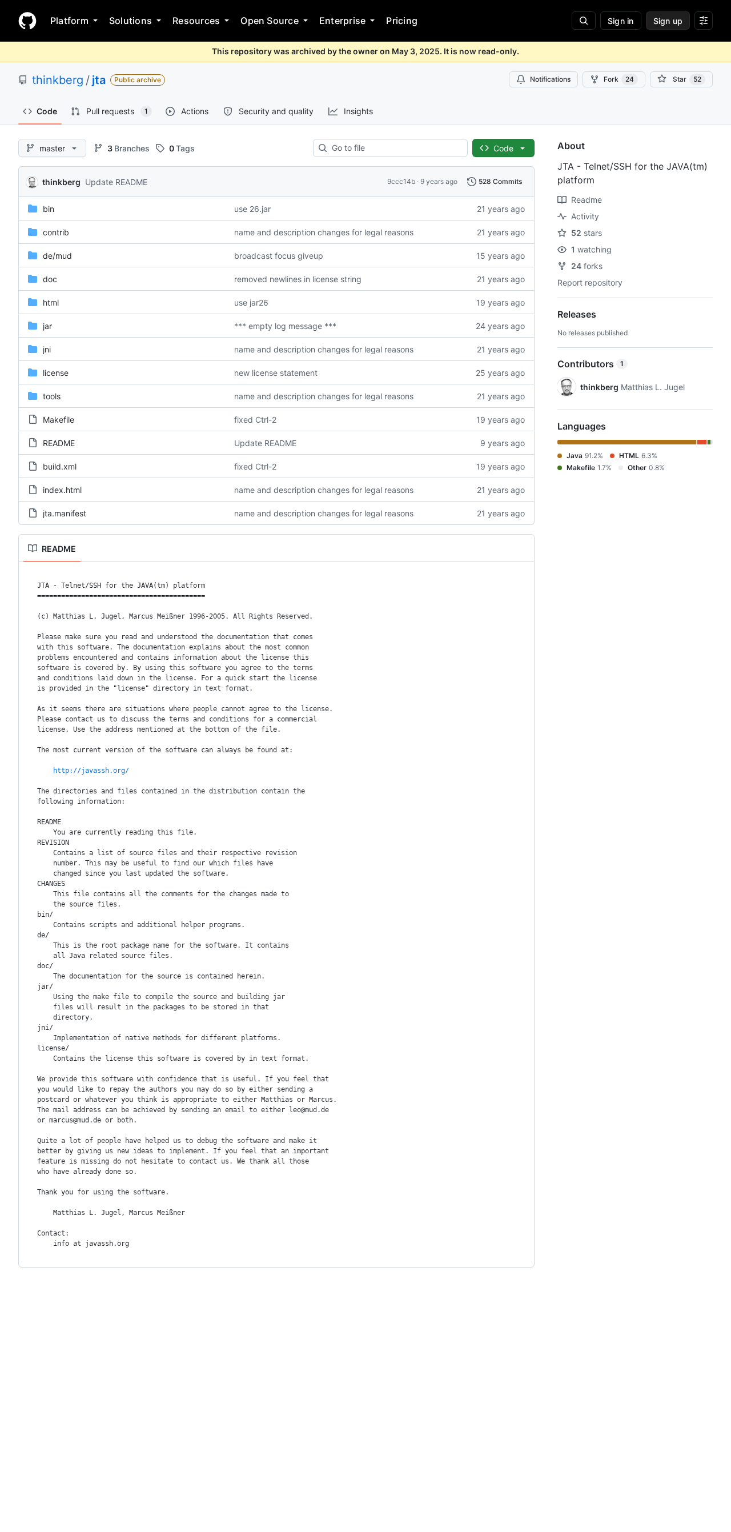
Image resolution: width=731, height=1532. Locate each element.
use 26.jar (252, 209)
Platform (69, 20)
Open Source (269, 20)
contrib (56, 232)
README (59, 443)
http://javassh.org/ (91, 771)
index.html (62, 490)
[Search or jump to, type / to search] (584, 20)
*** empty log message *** (285, 326)
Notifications (550, 79)
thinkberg (57, 80)
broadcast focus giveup (278, 255)
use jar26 (251, 302)
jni (47, 349)
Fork (619, 79)
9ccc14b (401, 181)
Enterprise (342, 20)
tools (52, 396)
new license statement (276, 373)
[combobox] (395, 148)
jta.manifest (64, 513)
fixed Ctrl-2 (255, 419)
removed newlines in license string (298, 279)
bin (48, 209)
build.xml (60, 466)
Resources (196, 20)
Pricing (401, 20)
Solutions (130, 20)
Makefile (58, 419)
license (56, 373)
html (51, 302)
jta (99, 80)
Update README (116, 182)
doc (50, 279)
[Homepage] (27, 20)
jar (47, 326)
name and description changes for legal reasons (323, 232)
